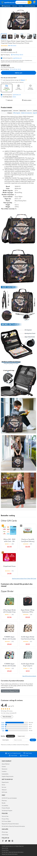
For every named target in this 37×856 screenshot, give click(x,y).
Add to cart (18, 73)
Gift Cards (4, 792)
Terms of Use (5, 816)
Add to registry (27, 100)
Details (14, 96)
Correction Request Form (10, 691)
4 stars (2, 724)
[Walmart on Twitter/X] (6, 841)
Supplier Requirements (7, 776)
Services (14, 6)
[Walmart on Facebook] (3, 841)
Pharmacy (4, 800)
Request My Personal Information (10, 824)
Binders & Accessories (26, 113)
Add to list (10, 100)
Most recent (10, 736)
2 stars (2, 728)
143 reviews (13, 45)
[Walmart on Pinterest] (12, 841)
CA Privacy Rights (6, 821)
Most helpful (5, 740)
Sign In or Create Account (14, 753)
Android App (5, 834)
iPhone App (5, 832)
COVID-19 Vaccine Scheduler (9, 798)
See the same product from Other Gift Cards (24, 578)
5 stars (2, 722)
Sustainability (5, 774)
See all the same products (29, 676)
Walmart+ (4, 790)
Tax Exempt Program (7, 810)
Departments (7, 6)
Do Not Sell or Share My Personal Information (13, 826)
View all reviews (7, 716)
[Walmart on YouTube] (9, 841)
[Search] (30, 2)
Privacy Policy (5, 819)
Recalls (3, 803)
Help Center (29, 753)
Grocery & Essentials (30, 6)
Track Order (14, 755)
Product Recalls (6, 808)
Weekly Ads (25, 755)
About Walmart (6, 764)
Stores (3, 785)
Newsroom (4, 769)
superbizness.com (17, 58)
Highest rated (21, 736)
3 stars (2, 726)
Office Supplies (16, 113)
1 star (3, 730)
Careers (4, 766)
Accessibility (5, 805)
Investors (4, 771)
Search (33, 740)
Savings (21, 6)
